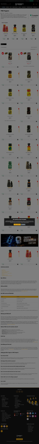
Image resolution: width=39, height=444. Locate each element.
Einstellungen (23, 224)
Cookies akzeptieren (17, 224)
